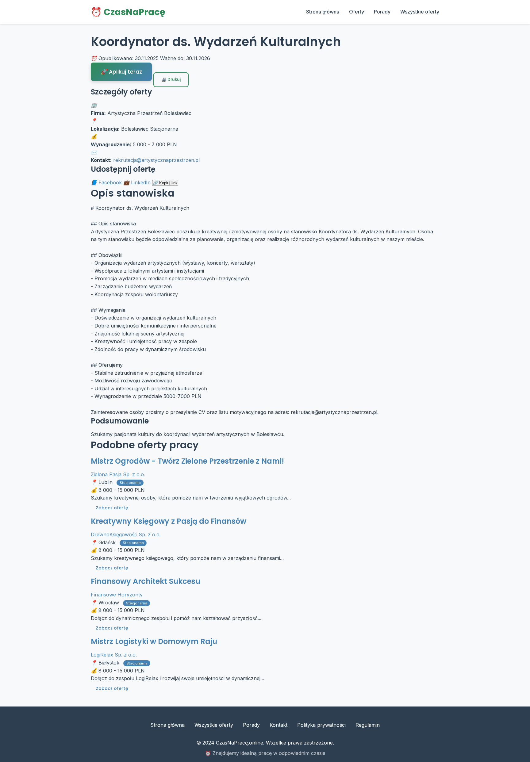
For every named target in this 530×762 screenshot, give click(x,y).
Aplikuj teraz (124, 71)
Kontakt (278, 725)
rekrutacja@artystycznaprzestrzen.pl (156, 160)
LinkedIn (140, 182)
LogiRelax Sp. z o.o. (114, 655)
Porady (382, 12)
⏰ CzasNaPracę (128, 12)
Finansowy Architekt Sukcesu (145, 581)
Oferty (356, 12)
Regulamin (367, 725)
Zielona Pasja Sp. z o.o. (118, 474)
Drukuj (174, 79)
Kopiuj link (168, 183)
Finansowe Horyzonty (117, 595)
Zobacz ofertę (112, 508)
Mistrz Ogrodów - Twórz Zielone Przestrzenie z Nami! (187, 461)
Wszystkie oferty (419, 12)
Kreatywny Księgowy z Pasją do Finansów (168, 521)
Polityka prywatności (321, 725)
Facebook (110, 182)
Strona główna (322, 12)
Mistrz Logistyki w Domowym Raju (154, 641)
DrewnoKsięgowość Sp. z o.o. (126, 534)
